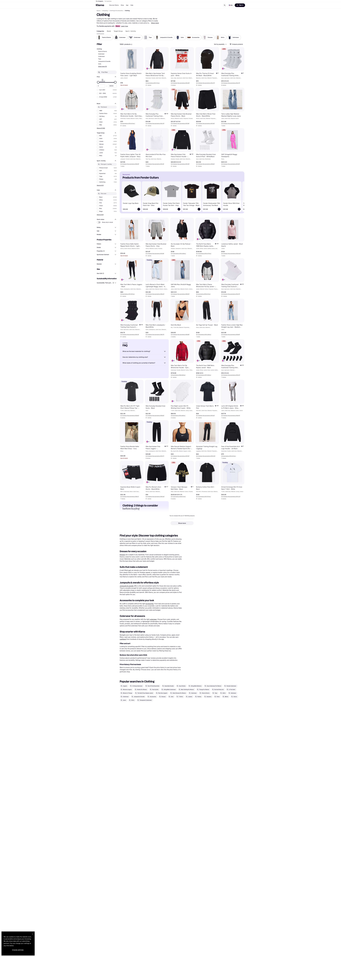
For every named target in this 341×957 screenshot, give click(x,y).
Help (131, 5)
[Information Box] (132, 44)
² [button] (180, 83)
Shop (122, 5)
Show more (155, 23)
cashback (123, 639)
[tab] (100, 31)
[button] (230, 5)
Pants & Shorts (102, 51)
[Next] (240, 196)
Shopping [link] (105, 10)
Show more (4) (102, 66)
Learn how (124, 26)
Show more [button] (182, 523)
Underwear (101, 56)
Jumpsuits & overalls (126, 586)
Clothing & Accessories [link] (116, 10)
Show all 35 (100, 185)
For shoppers (99, 1)
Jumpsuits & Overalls (104, 61)
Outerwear (101, 54)
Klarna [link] (98, 10)
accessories (150, 604)
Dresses (122, 555)
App (127, 5)
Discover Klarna (114, 5)
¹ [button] (153, 83)
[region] (18, 943)
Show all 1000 (101, 128)
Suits (99, 64)
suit (129, 570)
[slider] (98, 82)
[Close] (32, 934)
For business (108, 1)
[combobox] (220, 44)
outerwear (153, 619)
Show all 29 (100, 214)
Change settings (18, 950)
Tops (99, 59)
